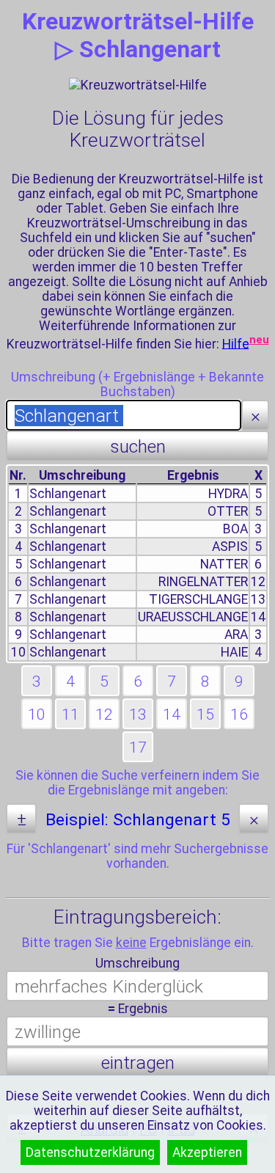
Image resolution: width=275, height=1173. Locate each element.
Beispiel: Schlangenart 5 (137, 820)
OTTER (228, 511)
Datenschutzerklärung (90, 1152)
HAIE (234, 652)
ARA (236, 634)
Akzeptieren (207, 1152)
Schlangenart (67, 493)
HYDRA (228, 493)
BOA (235, 529)
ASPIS (230, 546)
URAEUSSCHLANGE (193, 617)
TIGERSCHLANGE (198, 599)
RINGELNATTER (203, 581)
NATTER (224, 564)
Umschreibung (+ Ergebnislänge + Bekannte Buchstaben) (137, 384)
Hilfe (235, 343)
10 (18, 652)
